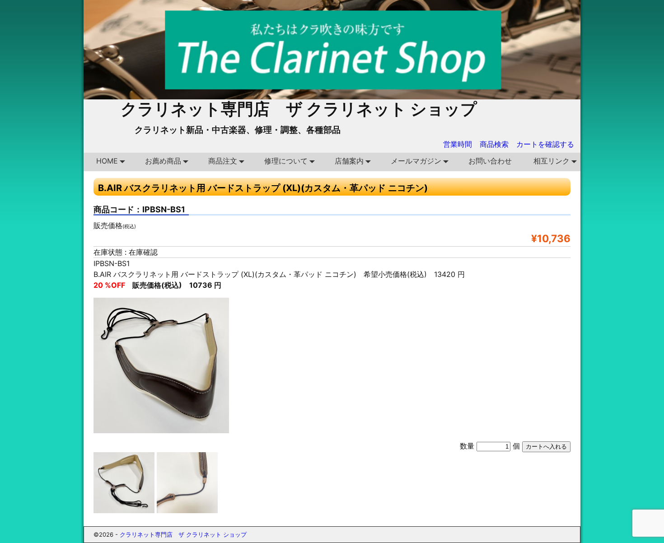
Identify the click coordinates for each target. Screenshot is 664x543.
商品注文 (222, 160)
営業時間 (457, 144)
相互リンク (551, 160)
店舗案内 (349, 160)
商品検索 (494, 144)
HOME (107, 160)
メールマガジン (416, 160)
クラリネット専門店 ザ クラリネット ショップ (299, 109)
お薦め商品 (163, 160)
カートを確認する (545, 144)
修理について (286, 160)
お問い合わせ (490, 160)
